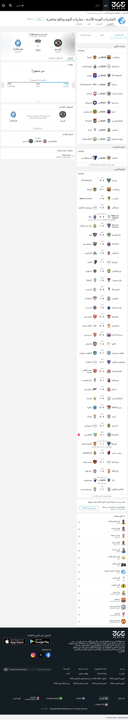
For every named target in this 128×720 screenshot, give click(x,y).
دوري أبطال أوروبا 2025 (62, 683)
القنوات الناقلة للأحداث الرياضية (95, 678)
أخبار (97, 5)
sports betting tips (123, 717)
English (79, 698)
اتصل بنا (122, 674)
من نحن (122, 669)
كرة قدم (125, 13)
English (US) (100, 704)
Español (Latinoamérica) (30, 698)
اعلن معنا (67, 669)
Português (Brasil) (52, 698)
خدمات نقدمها (83, 669)
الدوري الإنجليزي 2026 (77, 678)
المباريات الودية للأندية (112, 13)
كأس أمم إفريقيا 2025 (80, 683)
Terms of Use (101, 674)
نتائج (106, 5)
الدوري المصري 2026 (99, 683)
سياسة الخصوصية (100, 669)
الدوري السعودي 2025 (117, 678)
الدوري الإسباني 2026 (117, 683)
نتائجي (18, 5)
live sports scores (112, 717)
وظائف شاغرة (83, 674)
